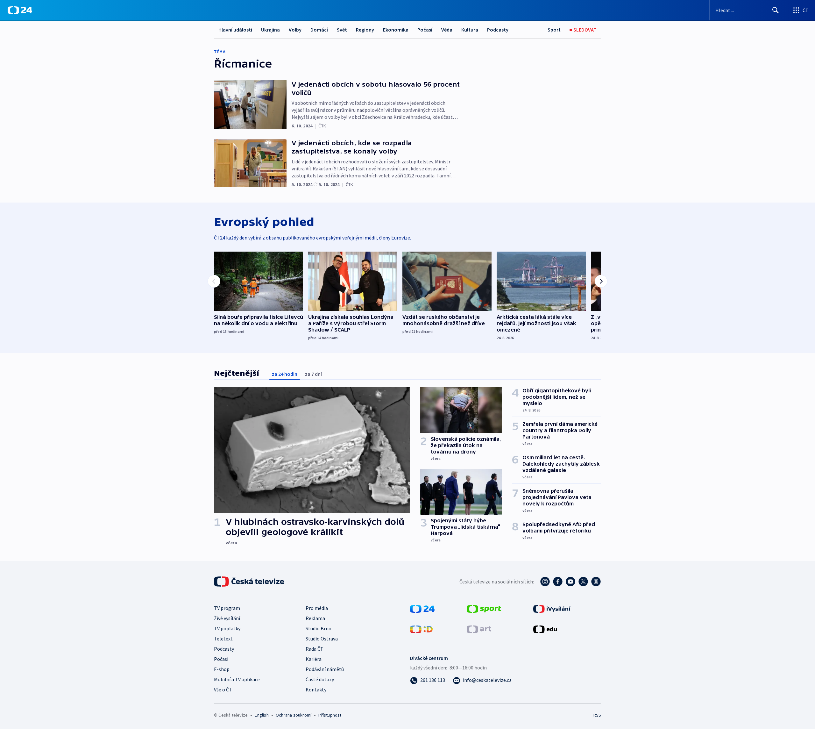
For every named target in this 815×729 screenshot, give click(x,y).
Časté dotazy (320, 679)
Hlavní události (235, 29)
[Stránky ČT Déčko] (421, 628)
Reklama (315, 618)
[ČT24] (20, 10)
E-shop (222, 669)
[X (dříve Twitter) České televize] (583, 581)
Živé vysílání (227, 618)
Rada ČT (314, 649)
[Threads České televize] (596, 581)
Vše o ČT (223, 689)
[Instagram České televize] (545, 581)
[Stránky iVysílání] (551, 608)
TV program (227, 608)
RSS (597, 715)
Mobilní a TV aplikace (237, 679)
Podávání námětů (325, 669)
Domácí (319, 29)
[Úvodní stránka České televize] (249, 581)
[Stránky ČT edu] (545, 628)
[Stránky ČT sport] (484, 608)
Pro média (317, 608)
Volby (295, 29)
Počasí (424, 29)
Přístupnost (329, 715)
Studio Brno (318, 628)
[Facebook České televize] (558, 581)
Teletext (223, 638)
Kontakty (316, 689)
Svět (342, 29)
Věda (446, 29)
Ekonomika (395, 29)
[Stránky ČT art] (479, 628)
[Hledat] (775, 10)
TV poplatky (227, 628)
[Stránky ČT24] (422, 608)
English (261, 715)
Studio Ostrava (322, 638)
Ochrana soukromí (293, 715)
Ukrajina (270, 29)
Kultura (469, 29)
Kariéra (314, 659)
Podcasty (497, 29)
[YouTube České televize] (570, 581)
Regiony (365, 29)
